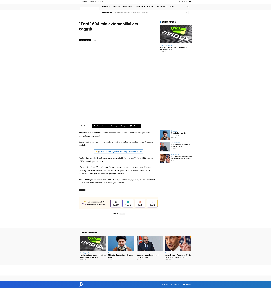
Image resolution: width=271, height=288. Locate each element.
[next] (190, 12)
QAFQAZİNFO (90, 190)
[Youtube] (190, 1)
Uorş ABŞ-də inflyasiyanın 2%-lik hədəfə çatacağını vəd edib (181, 157)
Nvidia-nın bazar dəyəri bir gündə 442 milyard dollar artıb (131, 12)
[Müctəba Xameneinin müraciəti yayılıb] (165, 135)
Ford (122, 214)
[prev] (186, 12)
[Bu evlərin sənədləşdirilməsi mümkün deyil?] (165, 147)
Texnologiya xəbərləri (166, 45)
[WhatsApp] (187, 1)
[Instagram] (181, 1)
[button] (188, 7)
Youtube (188, 284)
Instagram (177, 284)
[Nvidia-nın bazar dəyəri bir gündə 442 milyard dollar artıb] (176, 34)
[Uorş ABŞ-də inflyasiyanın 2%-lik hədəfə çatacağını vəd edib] (165, 158)
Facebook (165, 284)
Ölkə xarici (174, 131)
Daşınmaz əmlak (175, 142)
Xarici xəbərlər (175, 154)
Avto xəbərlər (85, 40)
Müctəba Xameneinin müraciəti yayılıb (178, 134)
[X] (184, 1)
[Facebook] (179, 1)
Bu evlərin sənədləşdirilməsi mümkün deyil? (181, 145)
